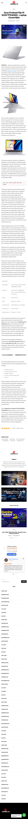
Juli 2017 (3, 795)
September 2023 (5, 680)
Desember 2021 (5, 755)
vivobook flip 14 (20, 440)
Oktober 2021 (4, 763)
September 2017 (5, 788)
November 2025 (5, 598)
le (12, 71)
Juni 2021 (3, 777)
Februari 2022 (4, 748)
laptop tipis (13, 440)
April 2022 (4, 741)
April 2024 (4, 655)
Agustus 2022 (4, 727)
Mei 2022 (3, 737)
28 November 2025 (16, 535)
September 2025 (5, 601)
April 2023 (4, 698)
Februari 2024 (4, 662)
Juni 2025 (3, 612)
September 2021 (5, 766)
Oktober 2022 (4, 720)
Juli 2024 (3, 644)
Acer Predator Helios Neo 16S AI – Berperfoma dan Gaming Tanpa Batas (14, 533)
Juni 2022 (3, 734)
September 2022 (5, 723)
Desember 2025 (5, 594)
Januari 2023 (4, 709)
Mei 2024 (3, 651)
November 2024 (5, 630)
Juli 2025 (3, 608)
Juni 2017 (3, 798)
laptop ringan (5, 440)
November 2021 (5, 759)
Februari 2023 (4, 705)
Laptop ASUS (12, 439)
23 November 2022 (11, 478)
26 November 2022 (11, 20)
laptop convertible (21, 439)
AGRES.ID (18, 20)
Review (14, 9)
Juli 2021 (3, 773)
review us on (11, 554)
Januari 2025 (4, 623)
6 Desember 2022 (12, 495)
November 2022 (5, 716)
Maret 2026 (4, 591)
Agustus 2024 (4, 641)
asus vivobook (5, 439)
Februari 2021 (4, 784)
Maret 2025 (4, 619)
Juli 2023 (3, 687)
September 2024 (5, 637)
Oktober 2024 (4, 634)
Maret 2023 (4, 702)
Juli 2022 (3, 730)
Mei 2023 (3, 694)
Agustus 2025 (4, 605)
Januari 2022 (4, 752)
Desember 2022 (5, 712)
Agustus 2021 (4, 770)
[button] (10, 537)
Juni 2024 (3, 648)
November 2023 (5, 673)
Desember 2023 (5, 669)
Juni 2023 (3, 691)
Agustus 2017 (4, 791)
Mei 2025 (3, 616)
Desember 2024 (5, 626)
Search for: (3, 579)
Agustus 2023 (4, 684)
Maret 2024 (4, 659)
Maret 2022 (4, 745)
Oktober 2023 (4, 677)
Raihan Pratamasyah (13, 559)
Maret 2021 (4, 780)
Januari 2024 (4, 666)
